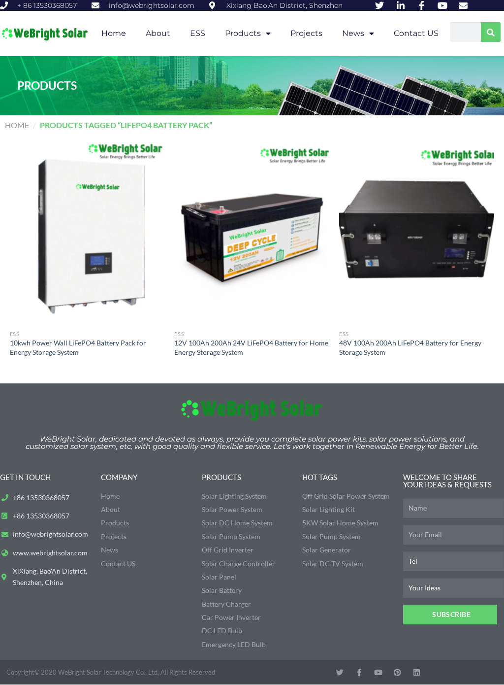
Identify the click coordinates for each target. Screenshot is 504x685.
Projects (306, 33)
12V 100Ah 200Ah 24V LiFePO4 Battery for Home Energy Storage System (251, 347)
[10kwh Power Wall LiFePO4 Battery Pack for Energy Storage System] (87, 232)
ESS (197, 33)
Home (113, 33)
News (353, 33)
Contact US (416, 33)
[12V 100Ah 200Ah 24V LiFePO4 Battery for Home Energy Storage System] (251, 232)
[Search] (491, 32)
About (158, 33)
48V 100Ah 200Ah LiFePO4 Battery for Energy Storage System (410, 347)
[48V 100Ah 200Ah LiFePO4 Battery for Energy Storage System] (416, 232)
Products (243, 33)
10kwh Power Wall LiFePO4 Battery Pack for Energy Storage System (78, 347)
